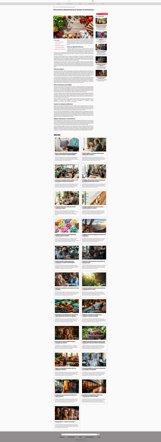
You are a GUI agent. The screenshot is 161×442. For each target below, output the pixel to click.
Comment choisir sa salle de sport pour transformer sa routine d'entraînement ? (65, 261)
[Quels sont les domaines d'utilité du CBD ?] (101, 73)
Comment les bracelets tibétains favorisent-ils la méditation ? (94, 235)
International (70, 3)
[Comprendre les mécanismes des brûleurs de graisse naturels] (67, 386)
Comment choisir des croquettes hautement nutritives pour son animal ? (66, 235)
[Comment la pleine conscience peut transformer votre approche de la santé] (94, 279)
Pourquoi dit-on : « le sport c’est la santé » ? (66, 421)
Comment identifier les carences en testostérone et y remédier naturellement (94, 368)
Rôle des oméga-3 (58, 43)
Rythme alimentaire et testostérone (60, 49)
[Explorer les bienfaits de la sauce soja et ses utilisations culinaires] (67, 359)
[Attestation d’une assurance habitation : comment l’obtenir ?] (101, 59)
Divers (103, 3)
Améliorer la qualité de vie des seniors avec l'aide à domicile (67, 288)
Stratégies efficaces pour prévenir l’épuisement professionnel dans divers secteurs (94, 180)
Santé (80, 3)
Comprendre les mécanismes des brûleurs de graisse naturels (66, 395)
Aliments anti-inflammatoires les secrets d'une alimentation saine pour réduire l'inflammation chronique (94, 343)
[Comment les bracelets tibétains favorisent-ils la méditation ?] (94, 225)
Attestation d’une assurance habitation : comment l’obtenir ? (101, 64)
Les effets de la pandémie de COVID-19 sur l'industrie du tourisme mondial (93, 395)
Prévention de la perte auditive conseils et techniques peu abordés (65, 342)
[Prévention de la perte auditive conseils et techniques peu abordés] (67, 332)
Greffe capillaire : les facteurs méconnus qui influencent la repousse (93, 154)
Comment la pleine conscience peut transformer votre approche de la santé (94, 288)
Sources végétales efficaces (59, 42)
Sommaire (57, 40)
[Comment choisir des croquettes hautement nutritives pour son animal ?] (67, 225)
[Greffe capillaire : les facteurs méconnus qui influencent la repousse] (94, 144)
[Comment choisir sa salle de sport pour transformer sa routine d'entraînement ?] (67, 252)
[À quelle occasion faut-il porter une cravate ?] (101, 47)
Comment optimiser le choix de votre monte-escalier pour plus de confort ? (93, 207)
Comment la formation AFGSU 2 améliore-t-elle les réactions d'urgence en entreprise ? (67, 180)
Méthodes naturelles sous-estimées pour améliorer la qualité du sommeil (92, 315)
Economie (58, 3)
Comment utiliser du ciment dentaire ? (101, 39)
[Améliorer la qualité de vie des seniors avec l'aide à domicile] (67, 279)
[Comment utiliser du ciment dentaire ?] (101, 34)
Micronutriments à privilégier (59, 45)
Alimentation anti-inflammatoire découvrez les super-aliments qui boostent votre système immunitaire (67, 316)
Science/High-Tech (91, 3)
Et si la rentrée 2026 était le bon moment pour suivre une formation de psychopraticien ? (66, 154)
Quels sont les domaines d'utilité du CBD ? (101, 78)
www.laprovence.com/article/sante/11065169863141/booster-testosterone (65, 101)
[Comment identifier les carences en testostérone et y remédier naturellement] (94, 359)
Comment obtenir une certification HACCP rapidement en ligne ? (66, 207)
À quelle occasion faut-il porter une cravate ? (101, 52)
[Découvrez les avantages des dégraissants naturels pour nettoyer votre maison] (101, 21)
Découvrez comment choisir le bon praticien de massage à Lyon (94, 261)
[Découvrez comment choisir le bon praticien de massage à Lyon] (94, 252)
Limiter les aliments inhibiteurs (59, 47)
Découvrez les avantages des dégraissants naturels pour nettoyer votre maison (101, 26)
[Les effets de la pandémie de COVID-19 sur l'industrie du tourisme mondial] (94, 386)
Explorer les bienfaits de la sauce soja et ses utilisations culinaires (66, 368)
